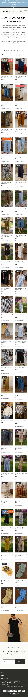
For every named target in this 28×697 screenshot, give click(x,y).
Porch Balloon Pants (7, 66)
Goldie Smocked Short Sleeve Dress (21, 437)
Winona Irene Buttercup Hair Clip (7, 570)
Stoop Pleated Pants (21, 357)
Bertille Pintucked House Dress (21, 251)
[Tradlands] (10, 11)
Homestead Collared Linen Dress (21, 331)
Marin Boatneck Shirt (21, 410)
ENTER (20, 661)
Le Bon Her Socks (21, 570)
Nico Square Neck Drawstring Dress (21, 517)
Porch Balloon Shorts (21, 225)
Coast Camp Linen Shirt (21, 278)
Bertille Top (7, 410)
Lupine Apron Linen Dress (21, 304)
